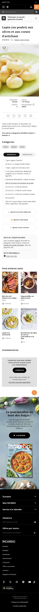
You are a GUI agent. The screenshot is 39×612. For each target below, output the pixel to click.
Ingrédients (11, 154)
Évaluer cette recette (21, 40)
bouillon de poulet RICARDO (14, 245)
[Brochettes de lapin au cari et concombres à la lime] (29, 319)
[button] (36, 7)
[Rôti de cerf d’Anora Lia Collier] (10, 282)
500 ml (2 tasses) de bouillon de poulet (19, 183)
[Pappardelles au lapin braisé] (29, 282)
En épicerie (6, 562)
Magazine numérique (9, 574)
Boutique (5, 550)
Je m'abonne (20, 435)
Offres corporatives (9, 566)
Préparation (27, 154)
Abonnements (7, 558)
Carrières (6, 570)
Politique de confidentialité (19, 602)
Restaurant (6, 554)
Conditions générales (19, 606)
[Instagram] (17, 582)
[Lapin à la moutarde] (10, 319)
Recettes (5, 546)
